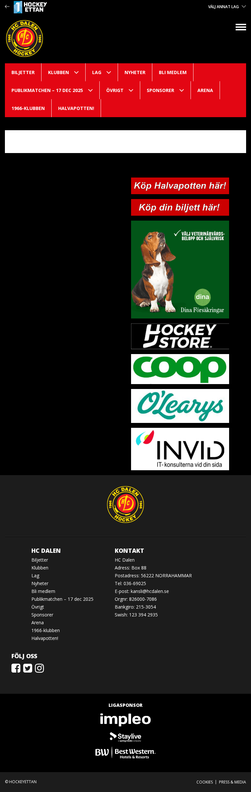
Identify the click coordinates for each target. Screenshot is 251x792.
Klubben (58, 72)
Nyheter (135, 72)
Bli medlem (173, 72)
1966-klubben (28, 108)
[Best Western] (125, 752)
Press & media (232, 782)
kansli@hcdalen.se (150, 591)
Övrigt (115, 90)
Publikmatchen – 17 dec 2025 (47, 90)
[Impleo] (125, 719)
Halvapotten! (76, 108)
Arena (205, 90)
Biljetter (23, 72)
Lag (96, 72)
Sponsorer (160, 90)
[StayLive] (125, 736)
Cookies (204, 782)
